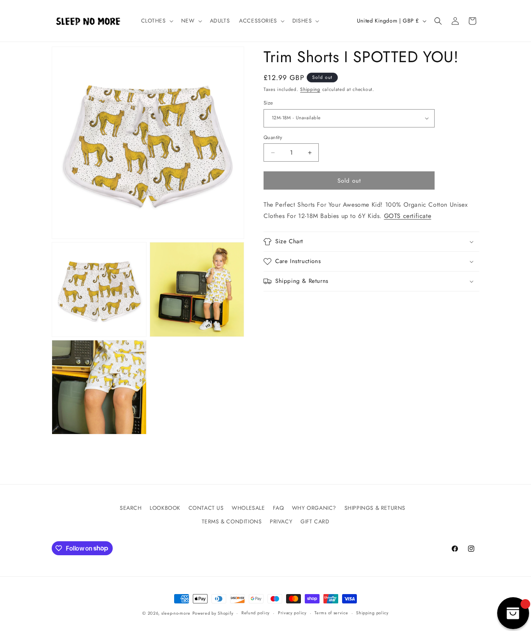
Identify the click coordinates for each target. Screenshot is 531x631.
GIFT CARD (314, 521)
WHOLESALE (248, 508)
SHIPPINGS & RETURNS (374, 508)
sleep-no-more (175, 613)
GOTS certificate (407, 215)
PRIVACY (281, 521)
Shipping (310, 89)
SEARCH (131, 508)
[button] (156, 20)
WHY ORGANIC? (314, 508)
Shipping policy (372, 613)
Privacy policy (292, 613)
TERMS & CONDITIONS (232, 521)
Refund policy (255, 613)
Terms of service (331, 613)
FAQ (278, 508)
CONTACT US (206, 508)
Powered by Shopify (213, 613)
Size (268, 102)
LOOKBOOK (165, 508)
